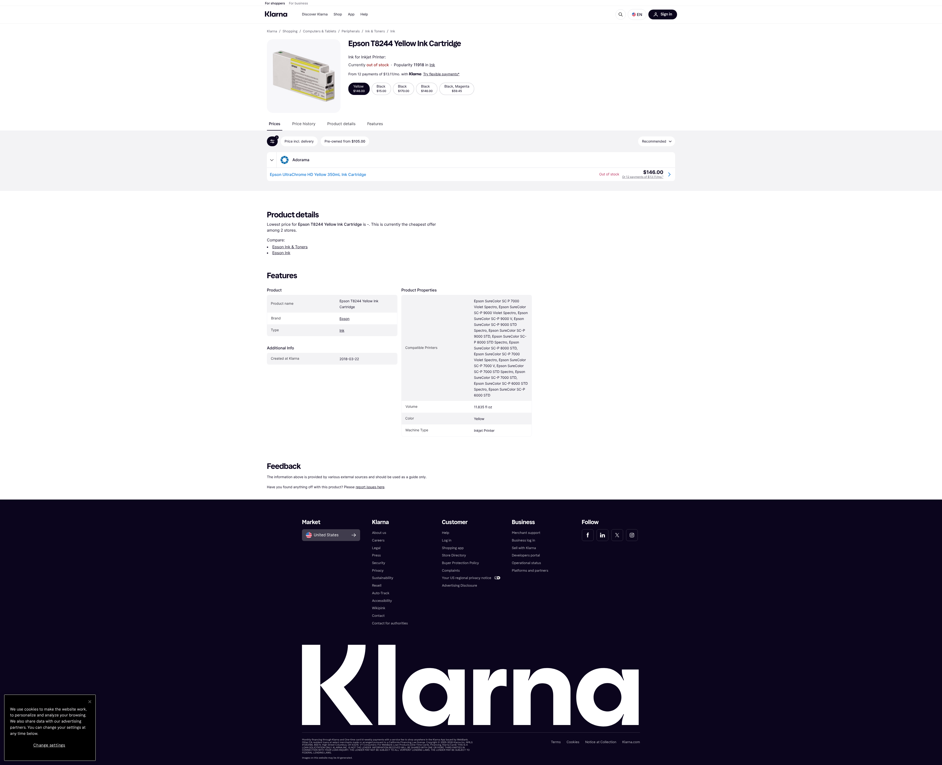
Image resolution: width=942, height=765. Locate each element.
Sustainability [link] (382, 578)
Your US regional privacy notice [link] (466, 578)
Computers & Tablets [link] (319, 31)
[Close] (89, 701)
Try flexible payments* (441, 74)
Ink (432, 64)
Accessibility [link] (382, 601)
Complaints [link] (451, 570)
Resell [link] (376, 585)
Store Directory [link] (454, 555)
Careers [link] (378, 540)
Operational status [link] (526, 563)
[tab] (274, 124)
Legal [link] (376, 548)
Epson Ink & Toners (290, 246)
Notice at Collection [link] (600, 742)
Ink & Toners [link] (375, 31)
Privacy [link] (377, 570)
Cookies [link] (573, 742)
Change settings (49, 745)
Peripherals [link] (351, 31)
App (351, 14)
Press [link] (376, 555)
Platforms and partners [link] (530, 570)
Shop (338, 14)
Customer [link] (455, 522)
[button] (637, 14)
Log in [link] (446, 540)
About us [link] (379, 533)
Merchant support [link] (526, 533)
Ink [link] (392, 31)
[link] (588, 535)
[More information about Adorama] (272, 160)
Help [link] (445, 533)
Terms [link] (556, 742)
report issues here (370, 487)
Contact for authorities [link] (390, 623)
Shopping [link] (290, 31)
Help (364, 14)
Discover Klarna (315, 14)
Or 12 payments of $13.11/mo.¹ (642, 177)
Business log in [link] (523, 540)
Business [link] (523, 522)
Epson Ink (281, 252)
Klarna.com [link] (631, 742)
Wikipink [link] (378, 608)
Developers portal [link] (526, 555)
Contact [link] (378, 616)
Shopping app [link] (453, 548)
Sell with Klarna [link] (524, 548)
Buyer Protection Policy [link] (460, 563)
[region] (50, 727)
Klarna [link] (272, 31)
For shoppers (275, 3)
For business (298, 3)
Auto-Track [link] (380, 593)
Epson (345, 319)
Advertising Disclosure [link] (459, 585)
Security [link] (378, 563)
